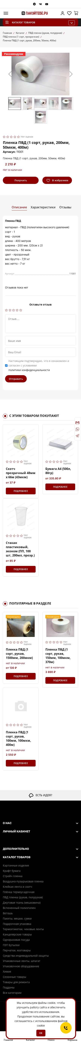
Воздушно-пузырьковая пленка (23, 881)
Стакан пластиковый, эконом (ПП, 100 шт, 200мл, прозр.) (20, 549)
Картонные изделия (16, 865)
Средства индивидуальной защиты (26, 955)
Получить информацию (20, 181)
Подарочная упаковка (17, 924)
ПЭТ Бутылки (11, 945)
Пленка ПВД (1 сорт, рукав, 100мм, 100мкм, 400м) (18, 738)
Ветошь (8, 913)
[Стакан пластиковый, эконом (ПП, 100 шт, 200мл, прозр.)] (21, 516)
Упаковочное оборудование (21, 966)
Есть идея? (42, 795)
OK (40, 1033)
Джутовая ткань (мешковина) (21, 902)
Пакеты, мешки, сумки (17, 918)
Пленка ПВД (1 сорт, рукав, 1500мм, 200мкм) (19, 653)
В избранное (60, 180)
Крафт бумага (12, 871)
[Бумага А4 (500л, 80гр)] (60, 442)
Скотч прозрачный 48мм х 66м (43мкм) (20, 473)
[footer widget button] (40, 823)
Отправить (16, 378)
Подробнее (21, 491)
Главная (7, 32)
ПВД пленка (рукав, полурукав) (45, 32)
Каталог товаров (23, 22)
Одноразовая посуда (16, 939)
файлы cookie (46, 1003)
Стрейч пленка (12, 876)
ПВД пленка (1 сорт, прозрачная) (21, 36)
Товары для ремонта (16, 982)
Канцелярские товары (17, 934)
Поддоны (9, 987)
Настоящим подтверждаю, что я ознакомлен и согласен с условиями (38, 365)
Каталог (20, 32)
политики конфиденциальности (29, 370)
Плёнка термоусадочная (18, 892)
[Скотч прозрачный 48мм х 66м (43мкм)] (21, 442)
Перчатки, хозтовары (17, 950)
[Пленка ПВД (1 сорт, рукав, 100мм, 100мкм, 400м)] (21, 706)
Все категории (12, 993)
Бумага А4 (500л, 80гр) (58, 471)
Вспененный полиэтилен (19, 908)
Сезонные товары (14, 977)
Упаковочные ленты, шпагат (21, 961)
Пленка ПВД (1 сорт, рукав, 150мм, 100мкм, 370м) (58, 655)
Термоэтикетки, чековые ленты (23, 929)
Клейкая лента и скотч (17, 886)
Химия (7, 971)
